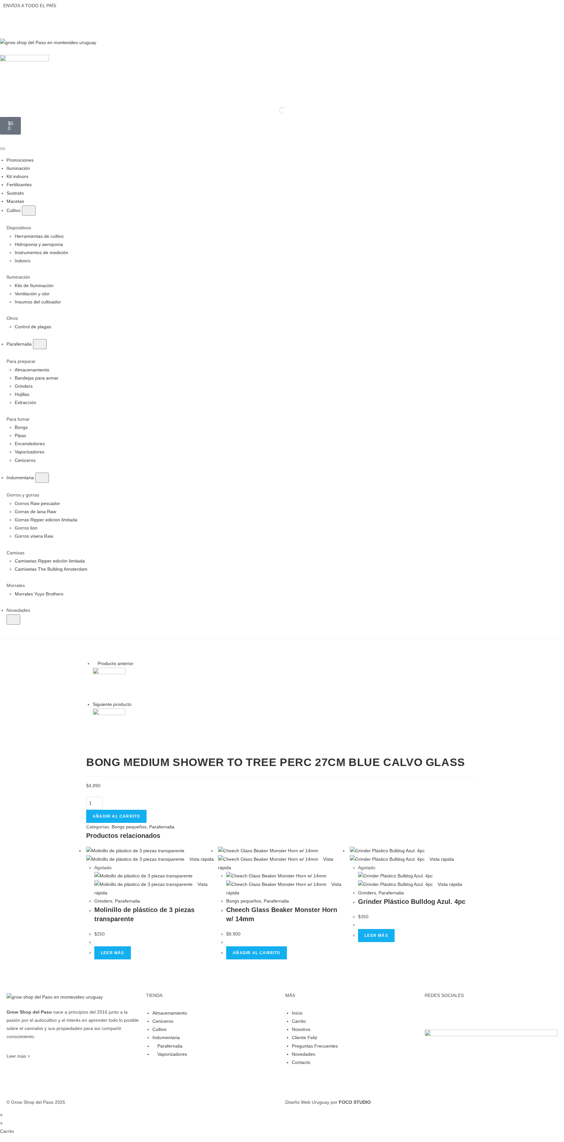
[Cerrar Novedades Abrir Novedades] (13, 619)
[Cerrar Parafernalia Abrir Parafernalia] (40, 344)
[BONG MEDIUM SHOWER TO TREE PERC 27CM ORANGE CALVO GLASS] (109, 724)
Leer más (112, 953)
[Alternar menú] (2, 149)
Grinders (103, 901)
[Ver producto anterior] (94, 663)
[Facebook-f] (433, 1012)
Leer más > (18, 1056)
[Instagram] (450, 1012)
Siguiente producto (112, 704)
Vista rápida (201, 859)
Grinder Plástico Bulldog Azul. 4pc (411, 901)
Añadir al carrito (116, 816)
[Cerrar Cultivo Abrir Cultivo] (29, 210)
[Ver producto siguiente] (134, 704)
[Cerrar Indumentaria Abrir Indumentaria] (42, 478)
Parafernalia (161, 826)
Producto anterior (115, 663)
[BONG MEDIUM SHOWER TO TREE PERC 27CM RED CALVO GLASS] (109, 683)
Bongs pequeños (129, 826)
